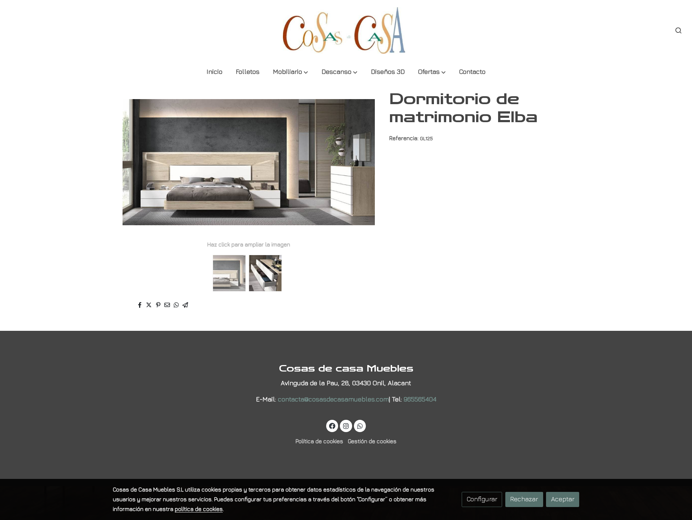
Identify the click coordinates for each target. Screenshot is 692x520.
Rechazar (524, 499)
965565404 (420, 399)
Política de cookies (319, 441)
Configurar (482, 499)
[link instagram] (346, 425)
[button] (290, 72)
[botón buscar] (678, 30)
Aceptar (563, 499)
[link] (346, 30)
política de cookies (199, 509)
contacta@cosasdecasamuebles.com (333, 399)
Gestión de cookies (372, 441)
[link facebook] (332, 425)
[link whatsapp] (360, 425)
